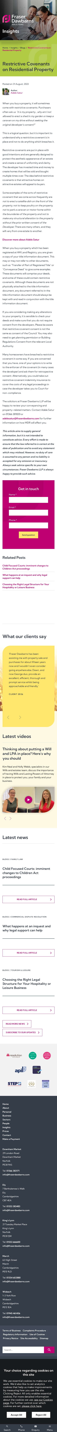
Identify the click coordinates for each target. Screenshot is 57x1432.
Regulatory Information (15, 1334)
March (6, 1256)
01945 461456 (13, 1313)
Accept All (16, 1414)
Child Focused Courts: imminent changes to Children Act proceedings (26, 873)
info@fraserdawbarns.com (16, 1174)
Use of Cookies (37, 1334)
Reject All (41, 1414)
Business (7, 1115)
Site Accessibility (29, 1338)
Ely (4, 1185)
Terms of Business (12, 1330)
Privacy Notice (10, 1338)
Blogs (22, 47)
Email (11, 507)
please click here (31, 1406)
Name (12, 494)
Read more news (15, 1024)
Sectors (6, 1119)
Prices (6, 1131)
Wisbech (7, 1291)
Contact (7, 1135)
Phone (12, 520)
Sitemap (44, 1338)
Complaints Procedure (34, 1330)
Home (5, 47)
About (6, 1108)
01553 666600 (13, 1242)
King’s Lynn (8, 1220)
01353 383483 (13, 1206)
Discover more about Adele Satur (21, 239)
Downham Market (12, 1149)
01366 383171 (12, 1170)
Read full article (27, 899)
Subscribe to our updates (21, 1032)
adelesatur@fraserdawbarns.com (21, 418)
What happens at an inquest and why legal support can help (27, 928)
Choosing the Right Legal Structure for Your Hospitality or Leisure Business (27, 984)
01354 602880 (13, 1277)
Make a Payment (11, 1139)
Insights (14, 47)
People (6, 1123)
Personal (7, 1111)
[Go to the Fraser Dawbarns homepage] (28, 20)
